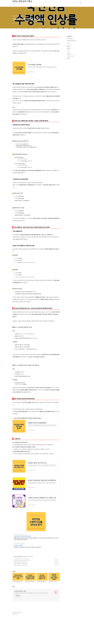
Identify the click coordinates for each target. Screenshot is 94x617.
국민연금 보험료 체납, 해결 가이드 (20, 562)
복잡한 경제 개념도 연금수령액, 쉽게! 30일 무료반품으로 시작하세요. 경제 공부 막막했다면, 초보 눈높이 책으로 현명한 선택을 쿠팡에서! (36, 538)
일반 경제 (69, 44)
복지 (25, 556)
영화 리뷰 (68, 48)
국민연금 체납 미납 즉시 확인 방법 (20, 565)
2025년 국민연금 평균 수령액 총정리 (20, 563)
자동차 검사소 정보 (70, 56)
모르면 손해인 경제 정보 (18, 556)
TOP (80, 613)
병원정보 (68, 58)
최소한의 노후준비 (18, 545)
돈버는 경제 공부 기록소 (20, 591)
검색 (78, 3)
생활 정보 (68, 46)
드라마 (68, 51)
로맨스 (68, 50)
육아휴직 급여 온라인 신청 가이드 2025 (21, 558)
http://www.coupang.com (19, 534)
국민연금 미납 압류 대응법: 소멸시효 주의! (21, 560)
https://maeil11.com (18, 543)
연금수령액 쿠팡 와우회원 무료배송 (22, 536)
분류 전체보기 (69, 36)
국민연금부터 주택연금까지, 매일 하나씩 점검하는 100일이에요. (27, 547)
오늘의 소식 (69, 54)
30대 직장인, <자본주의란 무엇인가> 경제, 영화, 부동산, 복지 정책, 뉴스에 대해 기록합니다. (31, 593)
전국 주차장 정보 (70, 38)
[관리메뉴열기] (92, 2)
